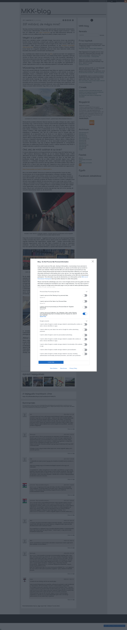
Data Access (63, 368)
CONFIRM (51, 362)
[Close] (93, 262)
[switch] (85, 295)
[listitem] (63, 292)
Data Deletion (53, 368)
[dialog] (63, 315)
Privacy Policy (73, 368)
